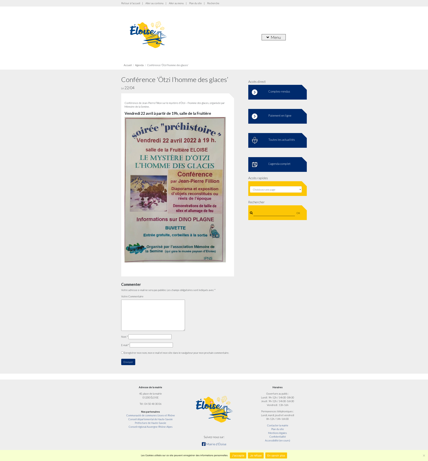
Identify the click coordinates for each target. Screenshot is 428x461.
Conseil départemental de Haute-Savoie (150, 419)
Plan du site (195, 3)
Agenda (139, 65)
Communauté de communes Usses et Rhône (150, 415)
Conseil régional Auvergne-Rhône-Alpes (151, 426)
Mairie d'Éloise (216, 444)
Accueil (128, 65)
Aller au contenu (154, 3)
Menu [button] (276, 37)
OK (298, 213)
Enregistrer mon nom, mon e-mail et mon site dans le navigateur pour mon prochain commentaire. (176, 352)
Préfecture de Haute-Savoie (150, 422)
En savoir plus (276, 455)
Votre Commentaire (132, 296)
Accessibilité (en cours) (277, 440)
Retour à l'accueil (130, 3)
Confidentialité (277, 436)
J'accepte (238, 455)
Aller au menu (176, 3)
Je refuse (256, 455)
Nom (124, 336)
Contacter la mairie (277, 425)
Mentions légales (277, 432)
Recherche (213, 3)
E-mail (125, 345)
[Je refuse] (423, 455)
